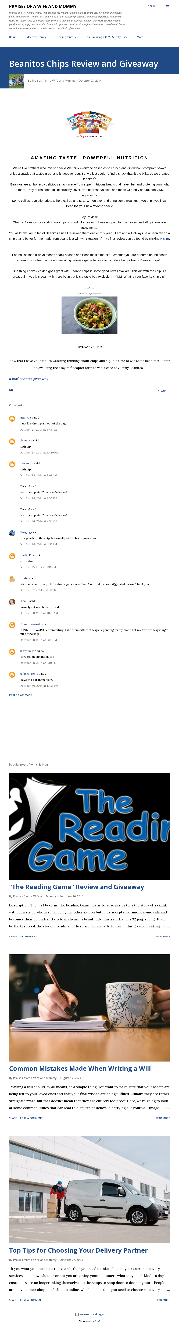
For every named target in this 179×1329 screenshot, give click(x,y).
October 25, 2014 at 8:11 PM (38, 567)
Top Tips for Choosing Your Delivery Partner (78, 1250)
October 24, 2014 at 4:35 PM (38, 544)
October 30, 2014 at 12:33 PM (39, 685)
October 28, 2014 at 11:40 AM (39, 613)
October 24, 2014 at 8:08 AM (38, 475)
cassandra (27, 463)
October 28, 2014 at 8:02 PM (38, 640)
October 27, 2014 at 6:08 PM (38, 590)
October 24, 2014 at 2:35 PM (38, 498)
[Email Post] (11, 391)
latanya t (25, 417)
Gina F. (24, 601)
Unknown (26, 440)
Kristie (24, 578)
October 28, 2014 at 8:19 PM (38, 662)
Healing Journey (66, 37)
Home (12, 37)
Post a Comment (20, 694)
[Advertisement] (89, 732)
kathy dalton (28, 650)
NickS (97, 1321)
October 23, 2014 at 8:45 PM (38, 429)
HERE (164, 238)
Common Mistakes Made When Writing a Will (80, 1068)
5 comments (28, 936)
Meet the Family (36, 37)
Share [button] (162, 391)
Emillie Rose (27, 555)
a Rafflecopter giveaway (28, 379)
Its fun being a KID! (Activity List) (107, 37)
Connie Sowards (30, 624)
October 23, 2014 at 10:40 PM (39, 452)
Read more (163, 936)
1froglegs (26, 532)
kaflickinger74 (29, 673)
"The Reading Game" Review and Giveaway (76, 887)
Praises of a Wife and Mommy (43, 6)
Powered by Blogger (91, 1314)
